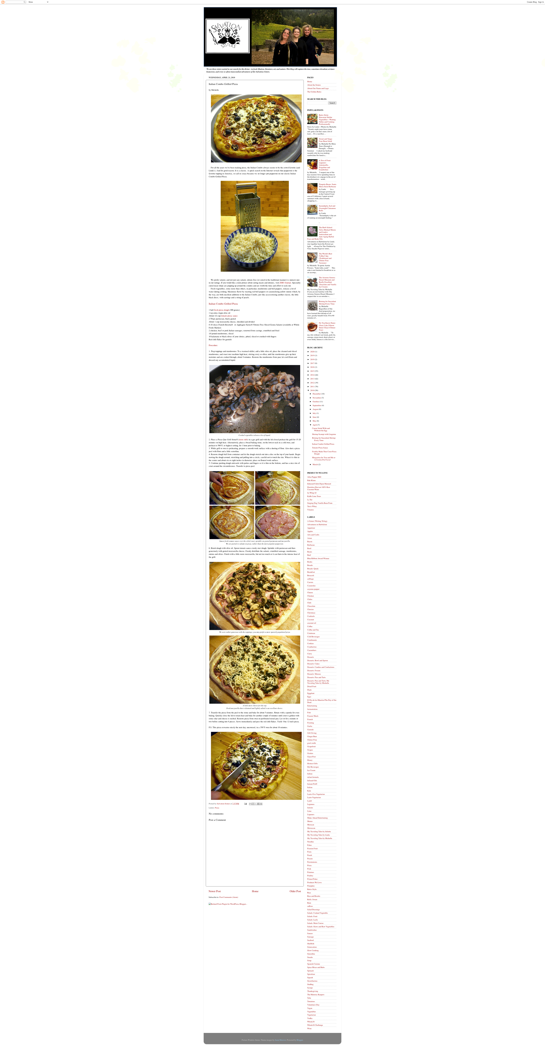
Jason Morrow (280, 1040)
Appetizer (311, 528)
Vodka (309, 1018)
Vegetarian (311, 1015)
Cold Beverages (313, 636)
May (315, 421)
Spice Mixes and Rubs (316, 967)
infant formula (313, 777)
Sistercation (312, 947)
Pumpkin (311, 885)
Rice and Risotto (313, 896)
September (317, 405)
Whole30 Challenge (315, 1025)
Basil (309, 548)
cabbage (310, 579)
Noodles (310, 841)
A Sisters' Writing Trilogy (317, 521)
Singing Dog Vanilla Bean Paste (319, 503)
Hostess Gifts (312, 763)
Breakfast (311, 572)
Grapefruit (311, 746)
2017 (312, 363)
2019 (312, 355)
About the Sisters (314, 85)
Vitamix (310, 509)
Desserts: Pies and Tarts (316, 677)
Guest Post (311, 756)
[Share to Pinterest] (261, 803)
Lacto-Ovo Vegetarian (316, 794)
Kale (309, 790)
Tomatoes (311, 1001)
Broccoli (310, 575)
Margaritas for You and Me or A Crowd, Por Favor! (323, 458)
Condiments (312, 640)
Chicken (310, 596)
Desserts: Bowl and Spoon (317, 660)
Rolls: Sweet (312, 899)
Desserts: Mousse (314, 674)
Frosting (310, 722)
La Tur (309, 499)
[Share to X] (255, 803)
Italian (309, 787)
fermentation (312, 709)
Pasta (309, 851)
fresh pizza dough (221, 309)
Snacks (310, 957)
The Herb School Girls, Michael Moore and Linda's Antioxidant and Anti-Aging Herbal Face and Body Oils (321, 233)
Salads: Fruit (312, 916)
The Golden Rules (314, 91)
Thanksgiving (312, 991)
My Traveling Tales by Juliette (319, 831)
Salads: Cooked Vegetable (317, 913)
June (315, 417)
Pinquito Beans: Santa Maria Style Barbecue (327, 185)
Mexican (310, 824)
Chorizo (310, 609)
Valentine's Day (313, 1004)
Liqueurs (310, 814)
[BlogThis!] (253, 803)
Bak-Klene (311, 480)
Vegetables (311, 1011)
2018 (312, 359)
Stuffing (310, 984)
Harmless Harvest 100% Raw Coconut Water (318, 488)
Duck (309, 689)
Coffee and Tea (313, 629)
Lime (309, 811)
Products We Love (314, 882)
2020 (312, 351)
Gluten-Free (312, 739)
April (315, 425)
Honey (310, 760)
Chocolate (311, 606)
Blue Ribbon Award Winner (318, 558)
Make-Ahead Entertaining (317, 818)
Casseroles (311, 585)
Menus (310, 821)
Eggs (309, 696)
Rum (309, 903)
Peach (309, 855)
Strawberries (312, 981)
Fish (309, 712)
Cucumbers (311, 650)
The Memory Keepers (315, 994)
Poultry (310, 875)
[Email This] (250, 803)
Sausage (310, 936)
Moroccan (311, 828)
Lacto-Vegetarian (314, 797)
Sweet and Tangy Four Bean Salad (325, 140)
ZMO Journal (285, 282)
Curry (309, 653)
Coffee (309, 626)
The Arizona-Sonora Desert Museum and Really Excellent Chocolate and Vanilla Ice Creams (327, 282)
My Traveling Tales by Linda (318, 835)
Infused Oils (312, 780)
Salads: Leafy (312, 919)
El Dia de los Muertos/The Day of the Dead (321, 701)
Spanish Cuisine (313, 964)
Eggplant (310, 693)
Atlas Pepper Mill (314, 477)
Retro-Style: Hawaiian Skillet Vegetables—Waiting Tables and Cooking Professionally (327, 119)
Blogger (300, 1040)
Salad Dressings (313, 909)
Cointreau (311, 633)
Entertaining (312, 705)
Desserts (310, 657)
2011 (312, 386)
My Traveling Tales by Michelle (319, 838)
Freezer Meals (312, 716)
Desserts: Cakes (313, 663)
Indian (309, 773)
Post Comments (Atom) (228, 897)
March (315, 464)
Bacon (309, 541)
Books (309, 561)
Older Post (295, 891)
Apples (310, 531)
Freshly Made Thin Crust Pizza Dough (324, 452)
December (317, 393)
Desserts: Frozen (313, 670)
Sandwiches (312, 930)
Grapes (310, 750)
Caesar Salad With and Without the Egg (321, 429)
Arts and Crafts (313, 534)
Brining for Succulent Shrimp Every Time (327, 302)
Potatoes (310, 872)
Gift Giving (311, 733)
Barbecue (311, 545)
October (316, 401)
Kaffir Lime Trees (314, 496)
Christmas (311, 612)
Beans (309, 551)
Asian (309, 538)
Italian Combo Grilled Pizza (323, 444)
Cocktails (311, 616)
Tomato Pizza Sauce (320, 447)
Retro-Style (311, 889)
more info (243, 439)
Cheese (310, 592)
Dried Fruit (311, 686)
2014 (312, 375)
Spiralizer (311, 974)
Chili (309, 602)
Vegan (309, 1008)
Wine (309, 1028)
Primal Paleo (312, 879)
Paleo (309, 845)
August (316, 409)
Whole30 (311, 1021)
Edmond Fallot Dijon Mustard (319, 483)
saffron (310, 906)
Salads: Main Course (315, 923)
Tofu (309, 998)
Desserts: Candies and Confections (320, 667)
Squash (310, 977)
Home (255, 891)
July (314, 413)
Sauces (310, 933)
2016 (312, 367)
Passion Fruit (312, 848)
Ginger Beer (312, 736)
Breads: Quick (312, 568)
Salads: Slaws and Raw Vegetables (320, 926)
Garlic (309, 726)
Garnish (310, 729)
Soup (309, 960)
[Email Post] (245, 803)
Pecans (310, 858)
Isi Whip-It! (312, 492)
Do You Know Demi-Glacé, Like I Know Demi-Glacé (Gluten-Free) (327, 326)
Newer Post (215, 891)
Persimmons (312, 862)
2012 (312, 382)
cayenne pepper (313, 589)
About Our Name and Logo (318, 88)
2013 (312, 378)
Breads (310, 565)
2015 (312, 371)
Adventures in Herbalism (317, 524)
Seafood (310, 940)
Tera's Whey (312, 506)
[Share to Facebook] (258, 803)
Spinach (310, 970)
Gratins (310, 753)
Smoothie (311, 953)
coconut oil (311, 623)
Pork (309, 868)
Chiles (309, 599)
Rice (309, 892)
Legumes (310, 804)
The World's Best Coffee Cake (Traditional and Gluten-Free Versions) (325, 258)
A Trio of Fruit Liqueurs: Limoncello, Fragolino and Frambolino (325, 165)
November (317, 397)
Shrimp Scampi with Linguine (324, 434)
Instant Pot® (312, 784)
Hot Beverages (313, 767)
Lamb (309, 800)
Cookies (310, 643)
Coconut (310, 619)
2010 (312, 390)
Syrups (310, 987)
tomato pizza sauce (229, 315)
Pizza (217, 807)
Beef (309, 555)
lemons (310, 807)
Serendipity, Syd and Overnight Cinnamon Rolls (327, 208)
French (310, 719)
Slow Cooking (313, 950)
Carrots (310, 582)
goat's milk (311, 743)
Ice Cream (311, 770)
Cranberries (311, 646)
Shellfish (310, 943)
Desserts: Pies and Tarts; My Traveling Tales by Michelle (318, 681)
